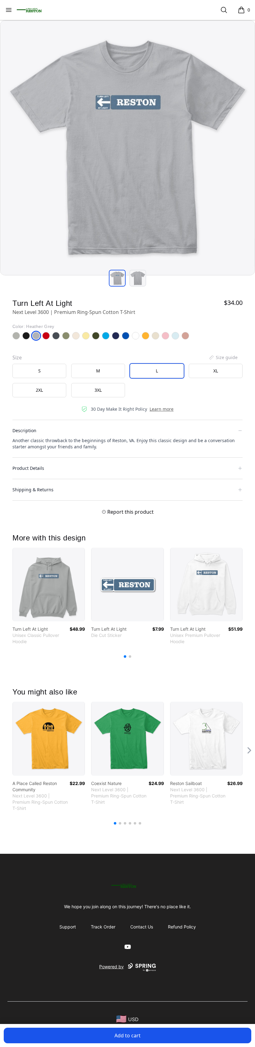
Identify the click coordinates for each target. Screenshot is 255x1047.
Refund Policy (182, 926)
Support (67, 926)
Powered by (111, 966)
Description (24, 430)
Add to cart (127, 1035)
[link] (49, 584)
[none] (223, 357)
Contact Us (141, 926)
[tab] (117, 278)
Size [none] (17, 357)
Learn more (162, 409)
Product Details (28, 468)
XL (215, 371)
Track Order (103, 926)
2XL (39, 390)
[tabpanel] (127, 147)
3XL (98, 390)
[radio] (39, 371)
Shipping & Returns (32, 490)
